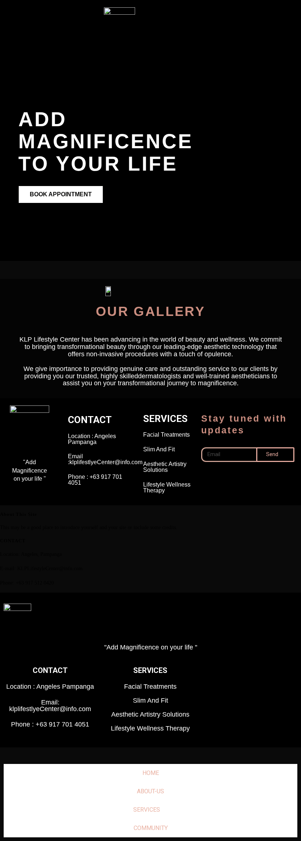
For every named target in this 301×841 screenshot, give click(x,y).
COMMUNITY (151, 827)
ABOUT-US (150, 791)
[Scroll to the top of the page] (2, 752)
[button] (261, 23)
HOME (150, 772)
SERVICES (146, 809)
